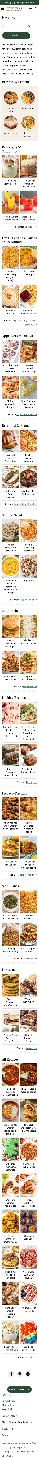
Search (16, 35)
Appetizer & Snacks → (26, 414)
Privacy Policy (8, 1401)
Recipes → (32, 1357)
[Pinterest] (19, 1374)
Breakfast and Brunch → (25, 504)
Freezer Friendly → (28, 874)
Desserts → (31, 1048)
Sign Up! (6, 1422)
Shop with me (8, 1405)
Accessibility (8, 1409)
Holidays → (31, 782)
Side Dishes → (30, 958)
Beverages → (31, 226)
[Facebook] (11, 1374)
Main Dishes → (30, 686)
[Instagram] (28, 1374)
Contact (5, 1435)
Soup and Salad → (28, 599)
